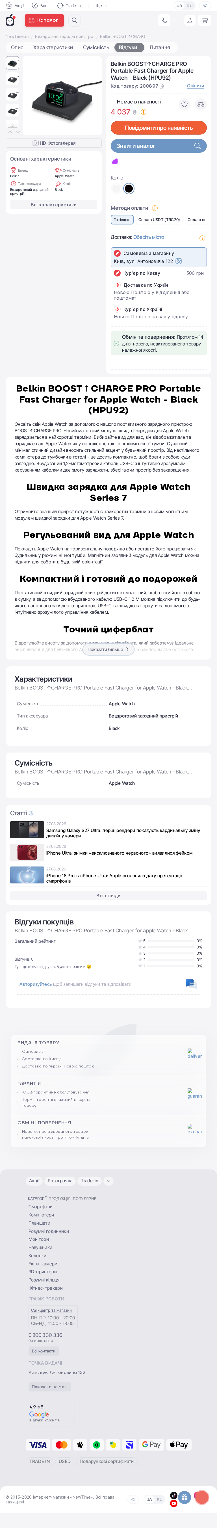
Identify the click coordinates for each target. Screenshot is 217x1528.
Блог (44, 5)
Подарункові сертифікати (107, 1461)
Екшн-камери (43, 1264)
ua (180, 5)
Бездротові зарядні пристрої (65, 36)
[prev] (31, 95)
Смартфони (41, 1206)
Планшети (40, 1223)
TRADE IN (39, 1461)
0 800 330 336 (45, 1335)
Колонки (38, 1255)
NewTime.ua (18, 36)
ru (190, 5)
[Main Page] (11, 20)
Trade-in (73, 5)
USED (65, 1461)
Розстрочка (60, 1180)
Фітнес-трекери (46, 1288)
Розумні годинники (49, 1231)
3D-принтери (43, 1271)
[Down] (18, 132)
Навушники (41, 1247)
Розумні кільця (44, 1280)
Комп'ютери (41, 1215)
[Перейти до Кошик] (204, 20)
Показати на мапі (50, 1386)
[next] (93, 95)
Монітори (39, 1239)
